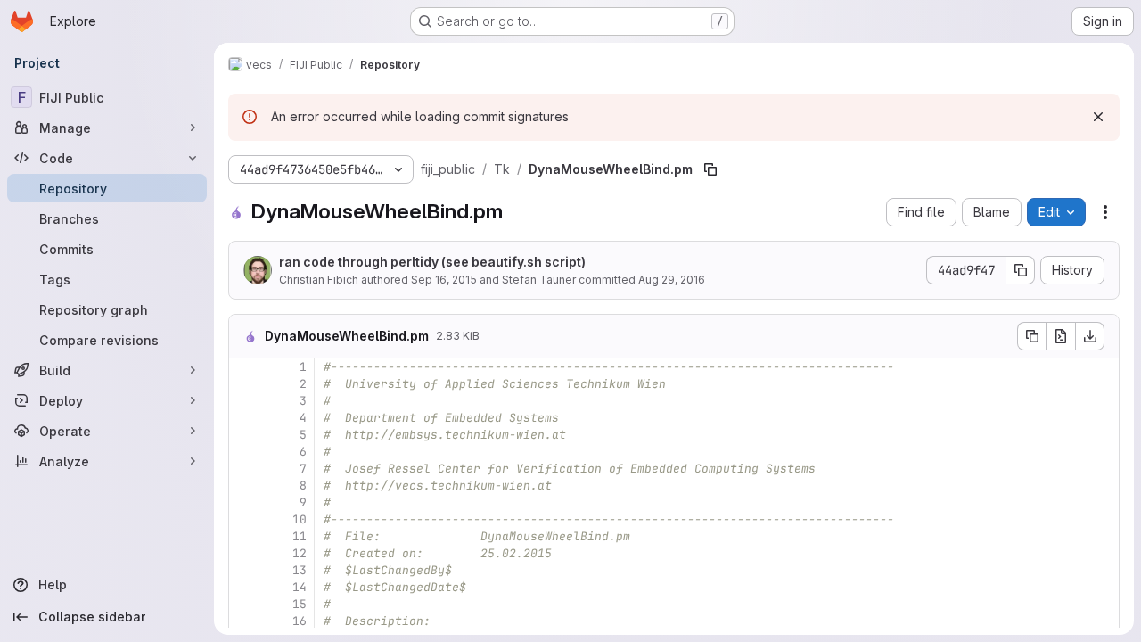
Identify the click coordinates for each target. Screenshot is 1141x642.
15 (299, 604)
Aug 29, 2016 (671, 279)
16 (299, 621)
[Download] (1090, 336)
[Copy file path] (710, 169)
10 (299, 519)
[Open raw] (1061, 336)
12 (299, 553)
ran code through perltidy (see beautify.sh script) (432, 261)
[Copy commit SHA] (1020, 270)
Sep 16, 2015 (444, 279)
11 (299, 536)
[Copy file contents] (1031, 336)
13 (299, 570)
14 (299, 587)
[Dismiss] (1098, 117)
